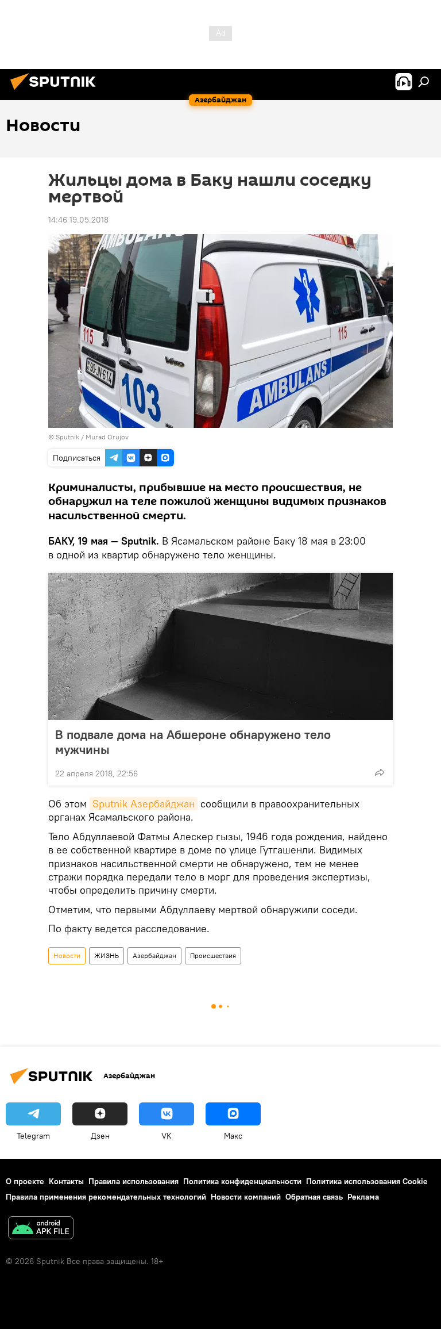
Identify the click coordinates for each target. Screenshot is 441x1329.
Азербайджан (154, 955)
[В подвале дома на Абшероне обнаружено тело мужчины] (220, 646)
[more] (379, 772)
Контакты (66, 1181)
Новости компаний (246, 1197)
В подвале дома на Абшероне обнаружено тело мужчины (193, 742)
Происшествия (213, 955)
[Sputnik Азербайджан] (56, 91)
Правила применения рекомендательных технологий (106, 1197)
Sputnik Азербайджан (143, 803)
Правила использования (133, 1181)
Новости (66, 955)
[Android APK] (41, 1229)
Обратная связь (314, 1197)
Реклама (363, 1197)
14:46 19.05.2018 (78, 220)
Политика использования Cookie (367, 1181)
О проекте (25, 1181)
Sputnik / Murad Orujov (92, 436)
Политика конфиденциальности (242, 1181)
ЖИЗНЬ (106, 955)
